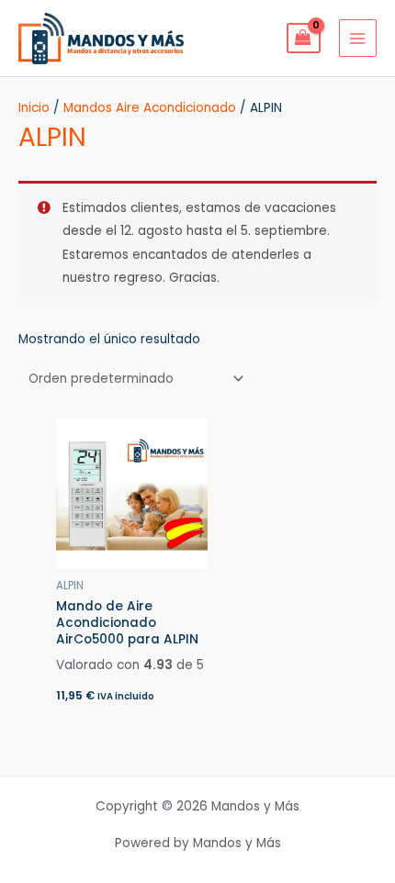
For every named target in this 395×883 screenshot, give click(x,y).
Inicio (34, 108)
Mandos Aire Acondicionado (149, 108)
